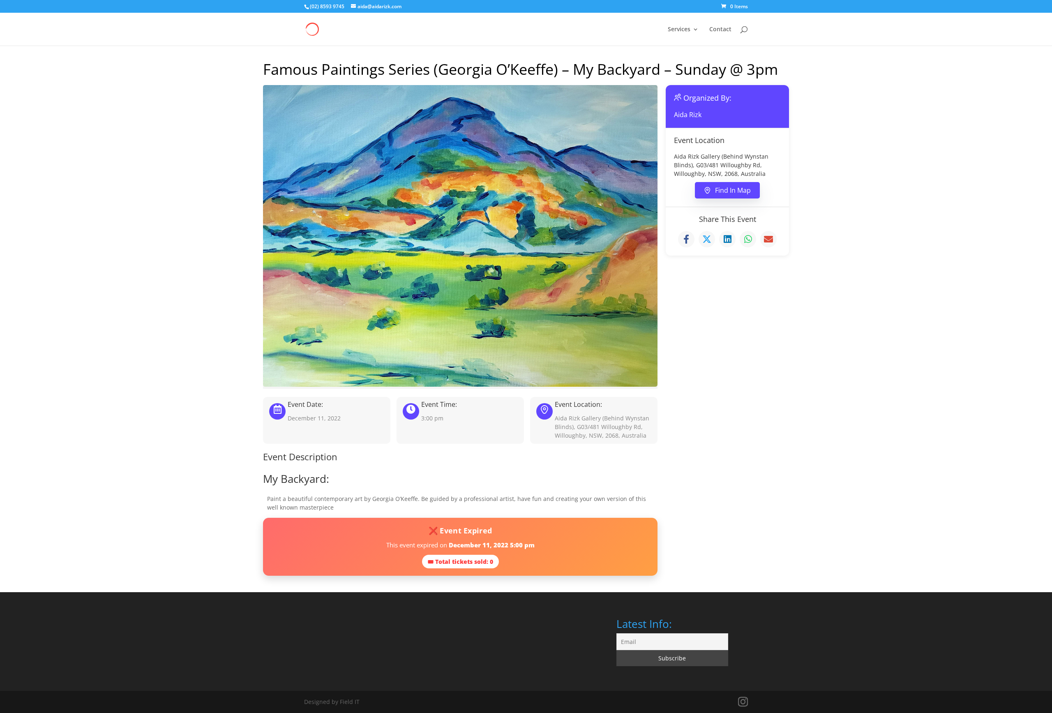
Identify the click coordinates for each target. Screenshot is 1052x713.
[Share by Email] (768, 239)
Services (679, 29)
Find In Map (733, 190)
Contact (720, 29)
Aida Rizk (687, 114)
